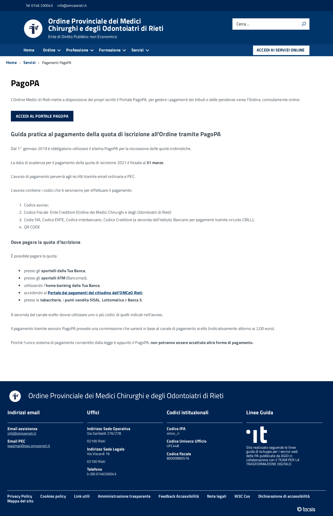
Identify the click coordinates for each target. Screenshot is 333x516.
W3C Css (242, 496)
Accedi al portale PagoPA (42, 116)
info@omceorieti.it (21, 433)
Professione (77, 50)
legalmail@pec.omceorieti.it (28, 445)
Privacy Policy (19, 496)
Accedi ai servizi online (280, 50)
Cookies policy (53, 496)
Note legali (216, 496)
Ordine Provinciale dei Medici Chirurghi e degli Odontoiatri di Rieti (105, 28)
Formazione (110, 50)
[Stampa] (303, 24)
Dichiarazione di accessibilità (284, 496)
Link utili (82, 496)
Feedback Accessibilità (179, 496)
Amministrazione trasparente (124, 496)
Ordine (49, 50)
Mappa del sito (20, 501)
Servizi (137, 50)
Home (29, 50)
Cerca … (243, 24)
